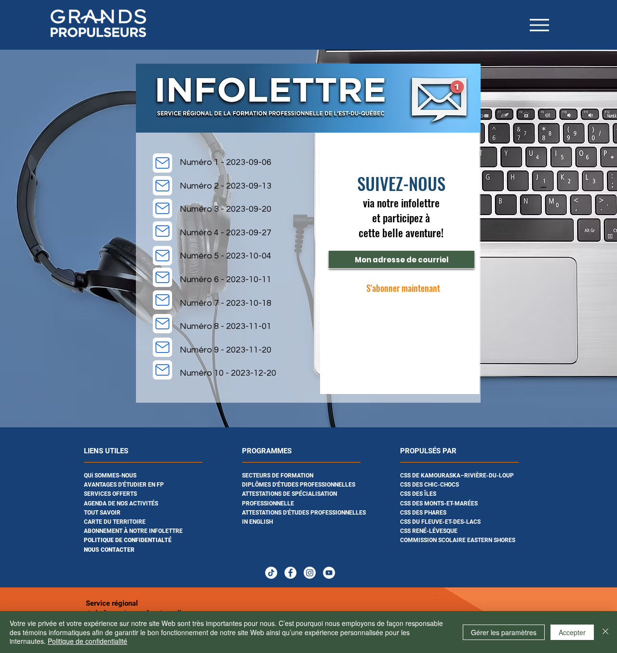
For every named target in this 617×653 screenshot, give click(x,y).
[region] (150, 505)
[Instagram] (310, 573)
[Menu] (539, 25)
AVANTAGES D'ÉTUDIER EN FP (124, 484)
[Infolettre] (162, 163)
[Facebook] (290, 573)
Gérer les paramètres (504, 632)
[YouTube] (329, 573)
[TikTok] (271, 573)
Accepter (572, 632)
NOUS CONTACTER (109, 549)
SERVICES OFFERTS (110, 493)
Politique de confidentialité (87, 641)
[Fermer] (605, 632)
